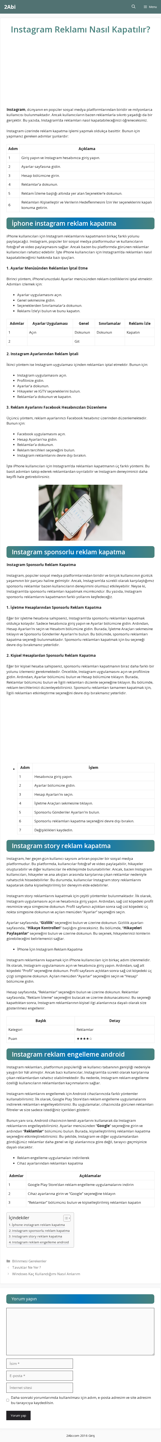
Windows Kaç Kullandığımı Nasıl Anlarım (46, 1273)
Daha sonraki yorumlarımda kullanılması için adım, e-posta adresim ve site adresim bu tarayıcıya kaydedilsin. (81, 1400)
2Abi (10, 6)
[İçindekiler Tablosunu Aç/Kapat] (65, 1218)
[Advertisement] (80, 74)
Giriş (91, 1435)
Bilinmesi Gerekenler (29, 1261)
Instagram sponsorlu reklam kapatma (41, 1230)
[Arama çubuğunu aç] (133, 7)
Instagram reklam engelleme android (40, 1242)
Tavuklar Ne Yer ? (26, 1267)
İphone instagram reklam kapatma (38, 1225)
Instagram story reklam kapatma (37, 1236)
